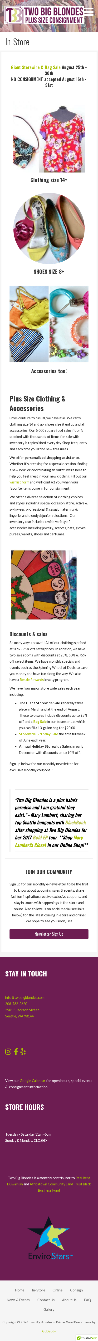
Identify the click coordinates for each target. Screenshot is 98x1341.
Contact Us (46, 1300)
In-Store (38, 1290)
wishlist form (19, 482)
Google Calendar (32, 1081)
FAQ (87, 1300)
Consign (76, 1290)
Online (58, 1290)
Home (19, 1290)
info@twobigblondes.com (24, 998)
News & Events (18, 1300)
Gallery (49, 1309)
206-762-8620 (16, 1004)
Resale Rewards (32, 680)
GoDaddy (49, 1331)
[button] (90, 9)
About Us (69, 1300)
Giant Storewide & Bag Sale (36, 67)
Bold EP (40, 837)
